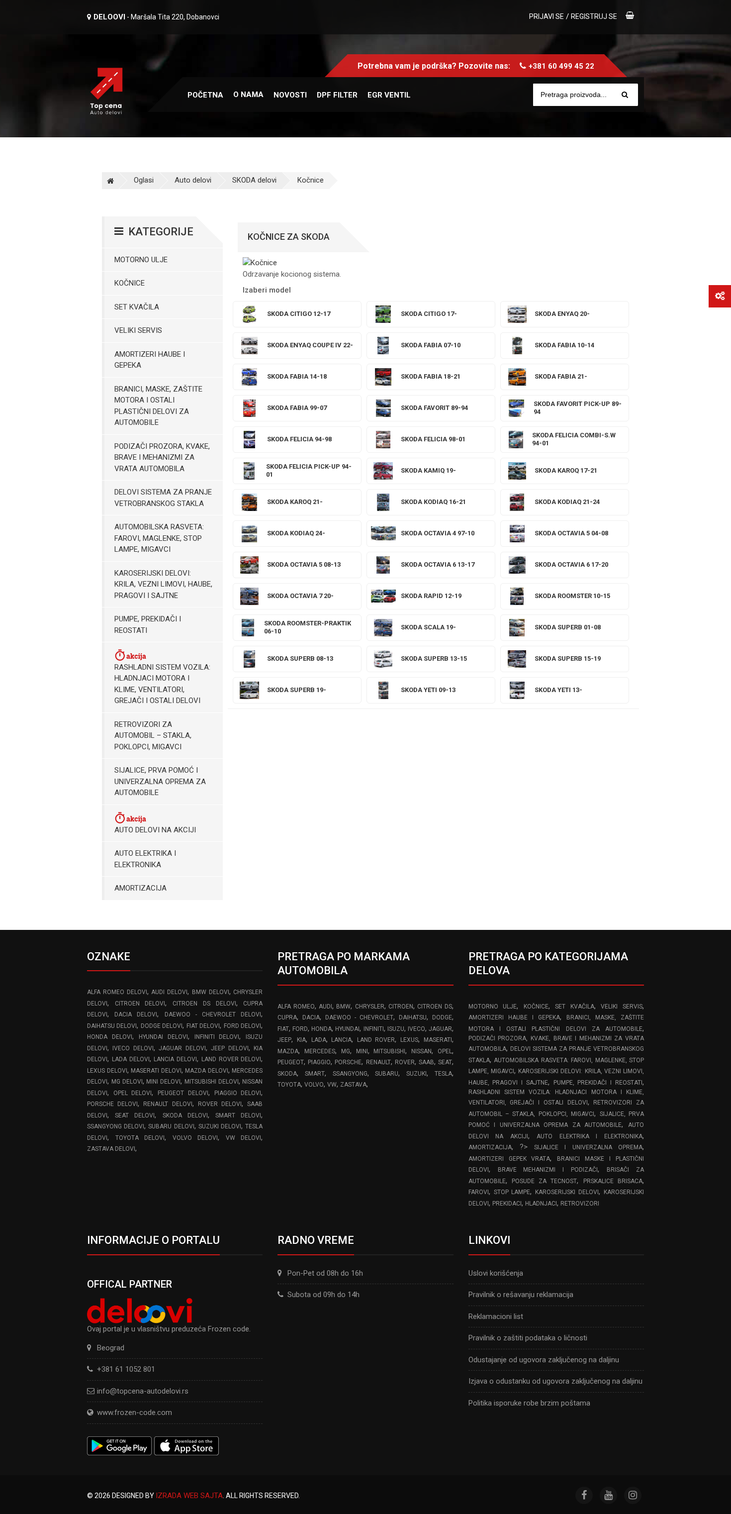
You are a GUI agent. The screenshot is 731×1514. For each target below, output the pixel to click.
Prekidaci (507, 1203)
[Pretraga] (625, 95)
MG (345, 1051)
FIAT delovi (203, 1025)
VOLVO (314, 1084)
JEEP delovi (229, 1048)
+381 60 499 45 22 (561, 66)
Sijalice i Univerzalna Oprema (588, 1147)
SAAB (426, 1062)
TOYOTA (289, 1084)
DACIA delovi (135, 1014)
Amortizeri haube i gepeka (149, 360)
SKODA (287, 1073)
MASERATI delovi (156, 1070)
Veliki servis (138, 330)
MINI (362, 1051)
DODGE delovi (162, 1025)
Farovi (478, 1192)
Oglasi (144, 180)
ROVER (405, 1062)
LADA (318, 1039)
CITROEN (400, 1006)
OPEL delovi (132, 1093)
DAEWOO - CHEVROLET (359, 1017)
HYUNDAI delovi (163, 1036)
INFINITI (374, 1028)
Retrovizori (579, 1203)
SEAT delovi (135, 1115)
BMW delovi (210, 992)
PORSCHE (348, 1062)
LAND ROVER (376, 1039)
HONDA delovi (109, 1036)
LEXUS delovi (107, 1070)
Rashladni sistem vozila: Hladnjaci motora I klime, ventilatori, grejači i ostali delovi (162, 684)
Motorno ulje (141, 259)
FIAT (283, 1028)
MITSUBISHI (389, 1051)
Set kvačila (136, 307)
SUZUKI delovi (219, 1126)
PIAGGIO (319, 1062)
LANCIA (341, 1039)
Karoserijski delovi (567, 1192)
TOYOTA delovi (140, 1137)
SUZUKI (416, 1073)
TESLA (443, 1073)
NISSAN (421, 1051)
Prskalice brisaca (612, 1181)
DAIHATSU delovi (112, 1025)
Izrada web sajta (189, 1495)
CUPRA (287, 1017)
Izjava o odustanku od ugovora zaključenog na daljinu (555, 1381)
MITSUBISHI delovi (211, 1081)
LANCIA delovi (175, 1059)
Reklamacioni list (495, 1316)
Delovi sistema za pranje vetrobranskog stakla (163, 498)
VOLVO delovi (195, 1137)
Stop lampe (512, 1192)
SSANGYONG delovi (115, 1126)
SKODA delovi (254, 180)
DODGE (442, 1017)
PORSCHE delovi (112, 1104)
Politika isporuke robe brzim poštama (529, 1403)
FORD (300, 1028)
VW (332, 1084)
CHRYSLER (369, 1006)
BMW (343, 1006)
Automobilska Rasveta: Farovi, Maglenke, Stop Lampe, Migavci (159, 538)
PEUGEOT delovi (183, 1093)
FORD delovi (242, 1025)
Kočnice (310, 180)
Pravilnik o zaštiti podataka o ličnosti (527, 1337)
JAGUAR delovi (182, 1048)
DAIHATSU (413, 1017)
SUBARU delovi (171, 1126)
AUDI (325, 1006)
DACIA (311, 1017)
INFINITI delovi (217, 1036)
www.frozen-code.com (134, 1412)
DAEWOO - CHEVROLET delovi (213, 1014)
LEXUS (409, 1039)
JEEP (284, 1039)
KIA (301, 1039)
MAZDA (287, 1051)
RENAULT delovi (167, 1104)
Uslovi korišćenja (495, 1273)
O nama (248, 94)
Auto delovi (193, 180)
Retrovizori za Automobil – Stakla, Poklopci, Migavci (152, 735)
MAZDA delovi (206, 1070)
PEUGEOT (290, 1062)
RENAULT (378, 1062)
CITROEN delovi (140, 1003)
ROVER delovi (220, 1104)
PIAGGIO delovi (238, 1093)
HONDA (321, 1028)
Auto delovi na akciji (155, 829)
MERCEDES (319, 1051)
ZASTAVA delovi (111, 1148)
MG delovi (127, 1081)
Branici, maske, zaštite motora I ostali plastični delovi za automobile (158, 406)
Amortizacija (140, 888)
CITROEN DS (434, 1006)
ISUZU (395, 1028)
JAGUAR (440, 1028)
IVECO (416, 1028)
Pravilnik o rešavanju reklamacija (520, 1294)
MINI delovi (163, 1081)
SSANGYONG (350, 1073)
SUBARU (386, 1073)
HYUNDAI (347, 1028)
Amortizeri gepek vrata (509, 1158)
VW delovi (244, 1137)
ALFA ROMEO (295, 1006)
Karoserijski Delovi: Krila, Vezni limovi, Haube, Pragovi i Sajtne (163, 584)
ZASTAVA (353, 1084)
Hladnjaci (541, 1203)
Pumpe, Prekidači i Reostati (147, 624)
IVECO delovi (132, 1048)
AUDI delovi (169, 992)
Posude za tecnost (544, 1181)
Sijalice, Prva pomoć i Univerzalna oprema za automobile (160, 781)
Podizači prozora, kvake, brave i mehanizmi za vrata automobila (162, 457)
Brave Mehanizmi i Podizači (548, 1169)
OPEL (445, 1051)
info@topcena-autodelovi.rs (142, 1391)
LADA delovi (131, 1059)
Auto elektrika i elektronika (145, 859)
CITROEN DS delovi (204, 1003)
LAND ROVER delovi (231, 1059)
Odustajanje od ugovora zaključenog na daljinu (543, 1359)
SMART (315, 1073)
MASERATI (438, 1039)
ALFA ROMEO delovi (117, 992)
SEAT (445, 1062)
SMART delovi (238, 1115)
